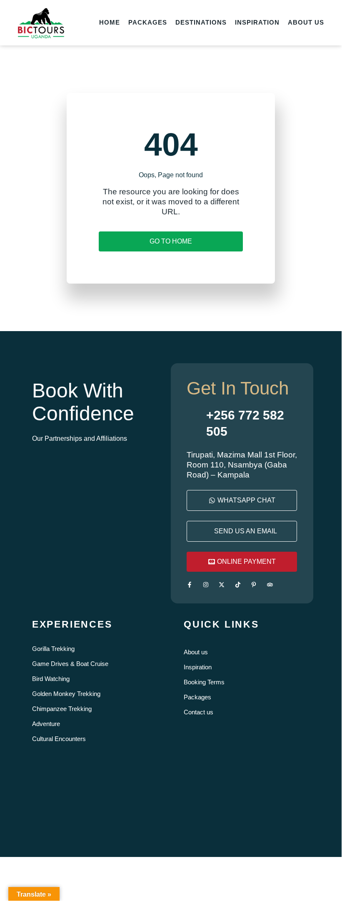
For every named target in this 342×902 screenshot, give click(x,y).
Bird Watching (51, 678)
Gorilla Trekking (53, 648)
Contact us (198, 712)
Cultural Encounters (59, 738)
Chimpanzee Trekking (62, 708)
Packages (197, 697)
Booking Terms (204, 682)
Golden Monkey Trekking (66, 693)
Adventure (46, 723)
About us (196, 652)
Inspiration (198, 667)
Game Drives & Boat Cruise (70, 663)
